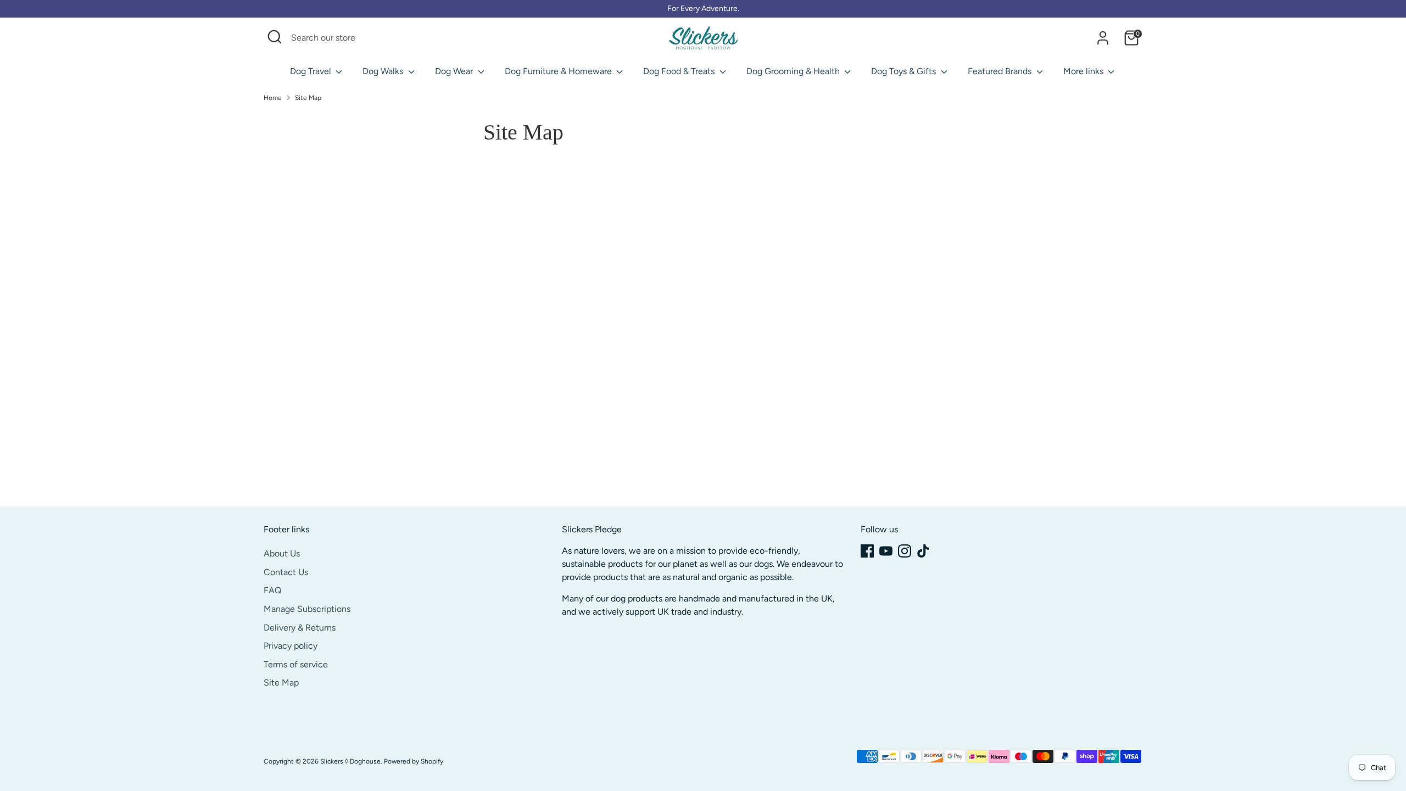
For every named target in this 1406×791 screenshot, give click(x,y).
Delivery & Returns (300, 627)
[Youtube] (885, 551)
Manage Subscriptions (307, 609)
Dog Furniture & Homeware (559, 71)
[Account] (1103, 38)
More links (1084, 71)
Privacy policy (290, 645)
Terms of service (296, 664)
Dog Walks (383, 71)
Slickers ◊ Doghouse (350, 761)
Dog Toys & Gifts (904, 71)
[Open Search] (275, 37)
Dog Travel (311, 71)
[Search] (471, 38)
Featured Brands (1001, 71)
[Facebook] (867, 551)
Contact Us (286, 572)
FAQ (272, 590)
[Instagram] (904, 551)
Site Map (308, 98)
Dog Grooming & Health (794, 71)
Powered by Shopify (413, 761)
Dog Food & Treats (680, 71)
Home (273, 98)
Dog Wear (455, 71)
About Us (282, 553)
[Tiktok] (923, 551)
